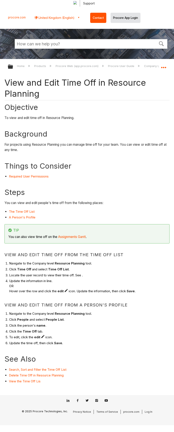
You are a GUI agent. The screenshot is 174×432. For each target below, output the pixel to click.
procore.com (17, 17)
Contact (98, 18)
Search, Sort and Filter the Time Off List (37, 370)
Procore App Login (125, 18)
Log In (148, 411)
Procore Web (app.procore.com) (77, 66)
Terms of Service (107, 411)
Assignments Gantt (72, 237)
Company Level (154, 66)
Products (40, 66)
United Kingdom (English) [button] (56, 18)
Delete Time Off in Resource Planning (36, 375)
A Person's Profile (22, 217)
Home (21, 66)
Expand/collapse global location (163, 65)
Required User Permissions (29, 176)
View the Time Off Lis (25, 381)
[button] (161, 43)
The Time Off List (22, 212)
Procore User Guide (121, 66)
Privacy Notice (82, 411)
